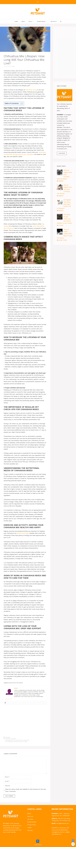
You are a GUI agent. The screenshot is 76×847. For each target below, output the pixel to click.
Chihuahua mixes (30, 90)
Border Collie (63, 240)
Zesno (62, 832)
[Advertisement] (64, 52)
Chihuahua (7, 737)
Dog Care (30, 816)
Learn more (61, 153)
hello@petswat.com (62, 823)
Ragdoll (61, 181)
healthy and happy (23, 533)
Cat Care (30, 819)
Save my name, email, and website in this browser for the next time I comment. (25, 790)
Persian (61, 225)
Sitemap (30, 830)
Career (29, 827)
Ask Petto (54, 21)
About (23, 21)
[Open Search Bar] (60, 21)
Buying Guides (41, 21)
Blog (30, 21)
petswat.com (8, 699)
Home (16, 21)
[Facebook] (37, 2)
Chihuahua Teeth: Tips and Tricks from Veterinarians (17, 740)
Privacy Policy (31, 824)
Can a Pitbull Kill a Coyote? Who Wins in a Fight (16, 741)
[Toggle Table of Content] (21, 103)
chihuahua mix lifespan (10, 738)
